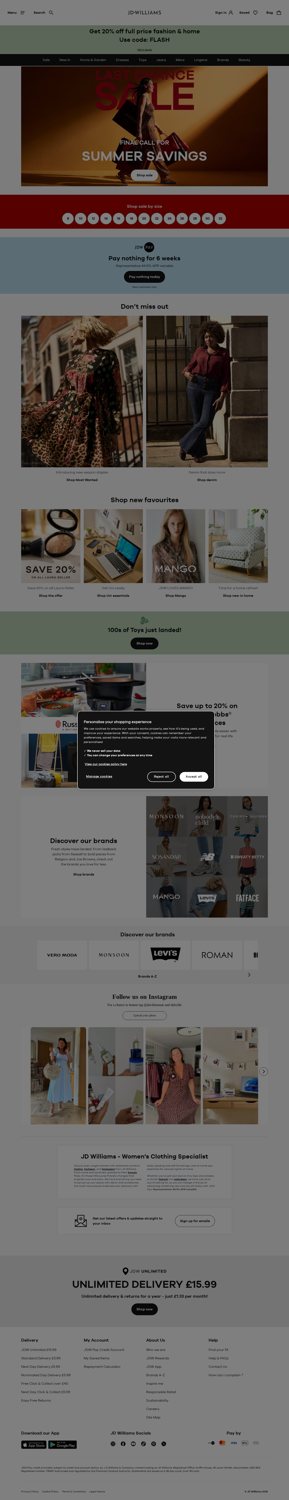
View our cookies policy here (106, 764)
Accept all (194, 776)
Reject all (161, 776)
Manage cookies (99, 776)
